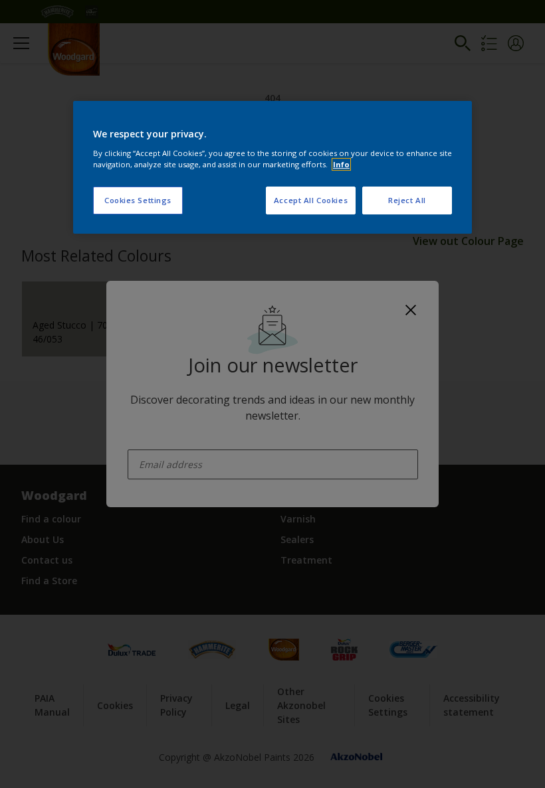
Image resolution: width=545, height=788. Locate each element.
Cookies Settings (137, 200)
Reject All (407, 200)
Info (341, 164)
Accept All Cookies (311, 200)
